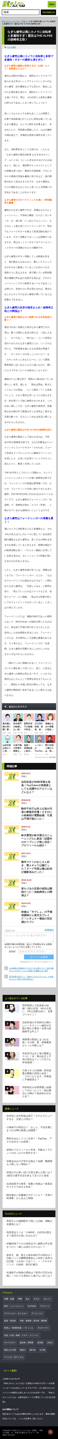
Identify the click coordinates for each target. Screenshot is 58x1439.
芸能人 (24, 21)
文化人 (50, 1342)
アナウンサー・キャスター (15, 1313)
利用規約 (49, 930)
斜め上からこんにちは (11, 21)
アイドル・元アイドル (14, 1357)
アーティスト (37, 1313)
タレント (47, 1299)
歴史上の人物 (10, 1350)
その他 (42, 1350)
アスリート (45, 1306)
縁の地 (32, 1350)
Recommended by (41, 757)
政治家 (40, 1342)
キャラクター (10, 1342)
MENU (51, 4)
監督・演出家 (10, 1321)
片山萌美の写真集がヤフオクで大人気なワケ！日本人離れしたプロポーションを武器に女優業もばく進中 (31, 969)
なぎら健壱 (11, 47)
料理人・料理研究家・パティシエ (18, 1328)
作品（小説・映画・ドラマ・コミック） (21, 1335)
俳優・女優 (9, 1299)
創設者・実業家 (26, 1342)
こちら (21, 1418)
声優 (20, 1299)
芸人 (28, 1299)
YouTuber (32, 1306)
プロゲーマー (43, 1328)
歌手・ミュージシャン (14, 1306)
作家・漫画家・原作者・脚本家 (33, 1321)
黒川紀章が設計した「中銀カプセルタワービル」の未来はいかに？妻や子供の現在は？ (31, 978)
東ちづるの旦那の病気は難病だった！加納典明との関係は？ (36, 892)
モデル (36, 1299)
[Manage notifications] (50, 1432)
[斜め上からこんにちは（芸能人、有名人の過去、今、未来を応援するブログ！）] (13, 4)
